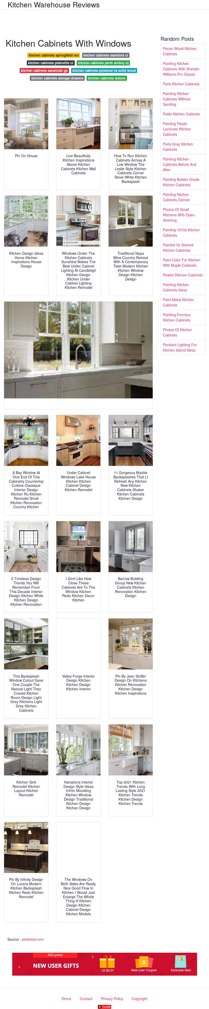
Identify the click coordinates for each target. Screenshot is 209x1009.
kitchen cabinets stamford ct (105, 55)
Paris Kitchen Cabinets (181, 83)
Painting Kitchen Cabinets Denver (176, 197)
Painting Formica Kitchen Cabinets (176, 317)
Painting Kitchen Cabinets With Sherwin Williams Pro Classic (181, 69)
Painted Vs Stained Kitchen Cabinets (178, 247)
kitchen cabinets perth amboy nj (103, 62)
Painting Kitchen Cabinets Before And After (179, 164)
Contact (86, 998)
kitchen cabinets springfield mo (54, 55)
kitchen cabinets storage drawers (57, 78)
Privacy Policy (112, 998)
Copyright (139, 998)
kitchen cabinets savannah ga (44, 70)
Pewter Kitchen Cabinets (182, 274)
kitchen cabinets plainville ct (50, 62)
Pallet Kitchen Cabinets (181, 113)
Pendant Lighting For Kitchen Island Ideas (180, 347)
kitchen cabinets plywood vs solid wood (104, 70)
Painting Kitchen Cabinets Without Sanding (176, 99)
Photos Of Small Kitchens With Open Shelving (179, 215)
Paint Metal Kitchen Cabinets (178, 302)
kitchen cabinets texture (106, 78)
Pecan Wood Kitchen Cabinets (180, 51)
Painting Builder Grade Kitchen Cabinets (181, 182)
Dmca (66, 998)
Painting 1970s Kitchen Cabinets (181, 232)
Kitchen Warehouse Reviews (54, 4)
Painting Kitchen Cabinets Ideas (176, 287)
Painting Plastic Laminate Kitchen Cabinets (177, 129)
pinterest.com (33, 939)
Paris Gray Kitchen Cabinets (178, 146)
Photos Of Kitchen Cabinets (177, 332)
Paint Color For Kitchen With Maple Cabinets (181, 262)
